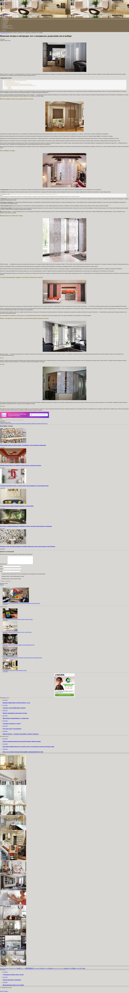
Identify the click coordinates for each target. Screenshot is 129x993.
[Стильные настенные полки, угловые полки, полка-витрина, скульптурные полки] (13, 483)
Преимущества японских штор (12, 83)
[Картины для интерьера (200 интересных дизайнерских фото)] (13, 769)
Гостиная (5, 20)
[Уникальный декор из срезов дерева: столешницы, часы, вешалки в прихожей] (13, 442)
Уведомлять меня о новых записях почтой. (11, 578)
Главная (2, 32)
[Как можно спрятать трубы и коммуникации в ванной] (13, 844)
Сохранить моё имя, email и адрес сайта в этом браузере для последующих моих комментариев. (23, 573)
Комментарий (3, 564)
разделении (13, 419)
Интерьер (5, 26)
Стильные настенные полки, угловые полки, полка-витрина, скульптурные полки (24, 485)
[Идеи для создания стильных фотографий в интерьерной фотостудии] (10, 643)
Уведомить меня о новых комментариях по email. (13, 576)
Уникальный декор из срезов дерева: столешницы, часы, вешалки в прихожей (23, 445)
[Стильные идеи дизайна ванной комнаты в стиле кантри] (13, 503)
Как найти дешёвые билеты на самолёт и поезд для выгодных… (17, 632)
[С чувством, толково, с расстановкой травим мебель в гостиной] (13, 889)
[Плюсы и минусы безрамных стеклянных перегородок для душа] (13, 799)
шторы (17, 419)
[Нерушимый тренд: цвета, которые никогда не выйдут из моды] (13, 874)
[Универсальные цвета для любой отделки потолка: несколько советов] (13, 462)
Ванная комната (8, 25)
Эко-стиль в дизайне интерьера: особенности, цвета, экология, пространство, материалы (26, 526)
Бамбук (9, 87)
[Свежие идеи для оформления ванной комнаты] (13, 965)
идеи (24, 968)
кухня (50, 968)
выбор (4, 968)
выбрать (7, 968)
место (56, 968)
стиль (73, 968)
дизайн (18, 968)
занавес (22, 968)
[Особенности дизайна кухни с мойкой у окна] (13, 950)
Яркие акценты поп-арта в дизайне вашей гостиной (15, 670)
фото (81, 968)
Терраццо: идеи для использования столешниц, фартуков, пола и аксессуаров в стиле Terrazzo (27, 546)
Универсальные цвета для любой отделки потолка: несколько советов (20, 465)
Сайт (1, 571)
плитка (60, 968)
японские (21, 419)
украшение (77, 968)
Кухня (4, 24)
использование (36, 968)
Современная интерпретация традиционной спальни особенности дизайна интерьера (22, 657)
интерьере (2, 419)
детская (15, 968)
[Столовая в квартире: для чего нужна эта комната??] (13, 935)
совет (62, 968)
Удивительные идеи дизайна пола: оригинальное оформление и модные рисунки (21, 603)
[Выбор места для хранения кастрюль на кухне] (13, 859)
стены (70, 968)
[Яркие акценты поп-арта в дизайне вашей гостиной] (10, 669)
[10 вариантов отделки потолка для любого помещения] (13, 784)
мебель (53, 968)
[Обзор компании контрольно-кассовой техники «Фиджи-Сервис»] (10, 618)
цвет (84, 968)
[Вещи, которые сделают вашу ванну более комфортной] (13, 829)
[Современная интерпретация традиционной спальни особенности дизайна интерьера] (10, 656)
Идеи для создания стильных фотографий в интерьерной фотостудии (18, 644)
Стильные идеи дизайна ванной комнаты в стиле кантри (16, 506)
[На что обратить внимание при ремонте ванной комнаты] (13, 904)
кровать (46, 968)
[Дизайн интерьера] (6, 12)
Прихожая (6, 19)
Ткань (9, 86)
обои (58, 968)
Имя (1, 566)
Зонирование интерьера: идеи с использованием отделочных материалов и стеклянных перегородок (34, 194)
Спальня (5, 22)
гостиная (11, 968)
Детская (5, 23)
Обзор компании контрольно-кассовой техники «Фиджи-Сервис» (18, 619)
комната (42, 968)
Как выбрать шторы (10, 81)
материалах (7, 419)
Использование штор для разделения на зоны (15, 80)
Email (1, 568)
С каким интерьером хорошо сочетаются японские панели (18, 84)
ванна (1, 968)
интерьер (29, 968)
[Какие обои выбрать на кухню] (13, 920)
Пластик (10, 89)
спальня (66, 968)
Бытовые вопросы (8, 28)
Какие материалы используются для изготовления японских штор (20, 85)
